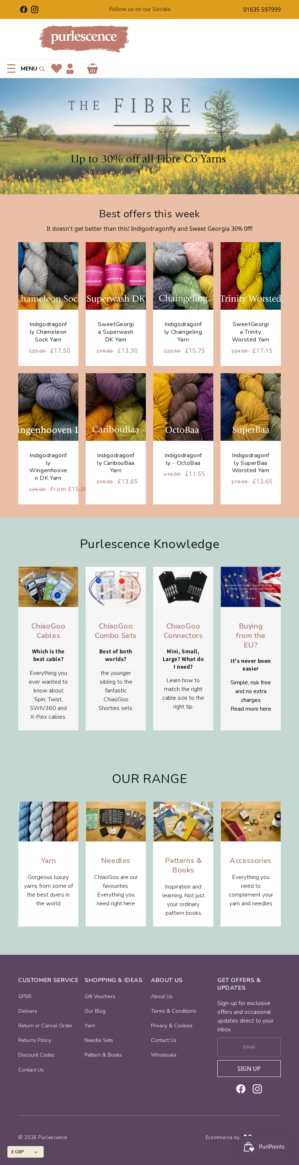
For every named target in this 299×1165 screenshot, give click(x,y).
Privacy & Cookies (172, 1025)
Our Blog (95, 1011)
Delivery (27, 1011)
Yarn (90, 1025)
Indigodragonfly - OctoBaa (183, 459)
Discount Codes (36, 1054)
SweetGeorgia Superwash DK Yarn (116, 332)
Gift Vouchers (100, 996)
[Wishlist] (56, 68)
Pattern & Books (103, 1054)
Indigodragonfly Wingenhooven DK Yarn (48, 467)
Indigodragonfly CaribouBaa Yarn (116, 463)
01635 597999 (262, 9)
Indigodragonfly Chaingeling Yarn (183, 332)
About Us (161, 996)
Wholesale (163, 1054)
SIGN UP (249, 1069)
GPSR (24, 996)
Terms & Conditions (173, 1011)
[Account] (70, 69)
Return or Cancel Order (45, 1025)
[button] (41, 69)
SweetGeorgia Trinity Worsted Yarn (250, 332)
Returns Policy (34, 1040)
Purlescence (52, 1137)
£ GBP (17, 1151)
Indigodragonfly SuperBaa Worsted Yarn (250, 463)
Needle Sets (99, 1040)
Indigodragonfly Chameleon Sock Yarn (48, 332)
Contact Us (31, 1069)
